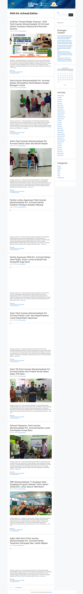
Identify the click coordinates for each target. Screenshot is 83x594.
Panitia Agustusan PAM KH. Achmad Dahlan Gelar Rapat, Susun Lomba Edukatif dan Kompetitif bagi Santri (30, 259)
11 (14, 587)
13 (65, 75)
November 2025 (61, 112)
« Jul (65, 84)
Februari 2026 (60, 107)
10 (58, 75)
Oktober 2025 (60, 114)
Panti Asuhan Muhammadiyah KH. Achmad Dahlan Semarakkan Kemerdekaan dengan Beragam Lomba (30, 82)
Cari (58, 12)
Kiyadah (12, 132)
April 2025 (59, 126)
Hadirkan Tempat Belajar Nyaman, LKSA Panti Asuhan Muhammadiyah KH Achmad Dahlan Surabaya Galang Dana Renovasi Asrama (29, 25)
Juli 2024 (59, 143)
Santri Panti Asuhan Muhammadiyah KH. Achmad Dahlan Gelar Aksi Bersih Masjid (29, 142)
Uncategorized (60, 177)
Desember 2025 (61, 111)
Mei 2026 (59, 101)
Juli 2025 (59, 120)
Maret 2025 (60, 128)
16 (71, 75)
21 (67, 77)
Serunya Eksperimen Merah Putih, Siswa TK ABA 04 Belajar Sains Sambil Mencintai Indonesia (65, 37)
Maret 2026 (60, 105)
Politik (58, 175)
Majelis (58, 169)
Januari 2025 (60, 132)
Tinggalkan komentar (15, 72)
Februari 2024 (60, 153)
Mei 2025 (59, 124)
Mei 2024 (59, 147)
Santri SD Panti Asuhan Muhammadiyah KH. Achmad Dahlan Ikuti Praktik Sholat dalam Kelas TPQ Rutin (30, 371)
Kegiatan (12, 70)
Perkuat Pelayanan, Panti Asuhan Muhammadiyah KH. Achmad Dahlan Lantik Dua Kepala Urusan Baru (30, 427)
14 (67, 75)
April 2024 (59, 149)
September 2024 (61, 139)
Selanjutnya (19, 587)
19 (63, 77)
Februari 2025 (60, 130)
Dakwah (59, 166)
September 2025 (61, 116)
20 (65, 77)
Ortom (58, 173)
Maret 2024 (60, 151)
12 (62, 75)
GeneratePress (49, 592)
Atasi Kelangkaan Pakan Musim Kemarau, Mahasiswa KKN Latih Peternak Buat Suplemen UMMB (64, 42)
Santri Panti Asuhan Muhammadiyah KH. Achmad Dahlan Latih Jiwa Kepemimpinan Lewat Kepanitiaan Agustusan (29, 315)
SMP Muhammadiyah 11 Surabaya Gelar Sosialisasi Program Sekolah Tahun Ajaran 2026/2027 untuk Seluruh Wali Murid (29, 484)
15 (69, 75)
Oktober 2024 (60, 138)
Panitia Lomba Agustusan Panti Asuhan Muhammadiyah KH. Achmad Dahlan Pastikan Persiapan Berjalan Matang (28, 202)
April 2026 (59, 103)
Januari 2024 (60, 155)
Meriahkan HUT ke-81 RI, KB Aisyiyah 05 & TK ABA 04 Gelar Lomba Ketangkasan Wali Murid (64, 59)
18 (60, 77)
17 (58, 77)
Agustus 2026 (60, 95)
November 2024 (61, 136)
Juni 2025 (59, 122)
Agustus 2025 (60, 118)
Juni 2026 (59, 99)
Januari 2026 (60, 109)
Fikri (12, 71)
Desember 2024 (61, 134)
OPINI (58, 171)
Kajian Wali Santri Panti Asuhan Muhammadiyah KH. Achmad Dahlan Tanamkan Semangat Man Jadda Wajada (29, 540)
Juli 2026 (59, 97)
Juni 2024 (59, 145)
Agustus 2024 (60, 141)
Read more (13, 67)
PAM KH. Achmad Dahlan (18, 71)
